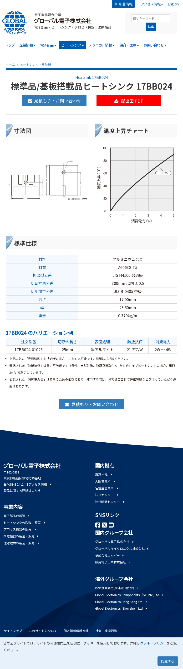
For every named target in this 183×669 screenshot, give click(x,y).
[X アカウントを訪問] (104, 524)
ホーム (10, 64)
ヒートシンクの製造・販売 (22, 522)
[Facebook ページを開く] (98, 524)
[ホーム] (16, 22)
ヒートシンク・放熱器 (35, 64)
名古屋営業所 (104, 488)
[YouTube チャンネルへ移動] (111, 524)
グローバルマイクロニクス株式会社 (120, 548)
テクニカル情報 (100, 45)
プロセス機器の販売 (18, 529)
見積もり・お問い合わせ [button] (94, 404)
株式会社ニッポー (107, 555)
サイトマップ (13, 630)
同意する (167, 661)
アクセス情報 (151, 3)
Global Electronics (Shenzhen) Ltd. (119, 608)
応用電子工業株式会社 (110, 562)
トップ (10, 45)
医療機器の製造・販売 (19, 536)
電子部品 (47, 45)
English (173, 3)
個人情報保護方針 (76, 630)
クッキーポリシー (153, 643)
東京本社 (101, 474)
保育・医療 (128, 45)
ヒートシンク (71, 45)
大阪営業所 (103, 481)
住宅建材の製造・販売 (19, 543)
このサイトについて (43, 630)
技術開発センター (108, 501)
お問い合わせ (154, 45)
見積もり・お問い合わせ (57, 100)
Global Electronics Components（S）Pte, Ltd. (127, 595)
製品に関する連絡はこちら (22, 490)
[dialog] (91, 653)
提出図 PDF (132, 101)
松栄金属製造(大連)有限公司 (114, 588)
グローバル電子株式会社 (112, 541)
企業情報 (26, 45)
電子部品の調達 (14, 515)
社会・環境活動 (106, 630)
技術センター (104, 494)
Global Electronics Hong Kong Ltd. (119, 601)
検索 (151, 26)
